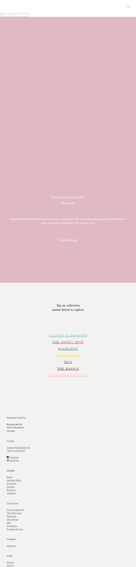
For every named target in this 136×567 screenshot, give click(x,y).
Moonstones (68, 355)
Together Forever (15, 529)
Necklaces (12, 483)
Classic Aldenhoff (15, 509)
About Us (11, 545)
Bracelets (11, 490)
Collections (12, 503)
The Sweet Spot (68, 342)
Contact (10, 441)
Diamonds (11, 516)
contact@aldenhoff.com (18, 447)
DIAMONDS (68, 349)
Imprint (10, 562)
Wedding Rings (14, 480)
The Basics (68, 368)
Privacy (10, 565)
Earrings (11, 486)
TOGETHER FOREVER (68, 375)
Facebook (14, 457)
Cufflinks (11, 493)
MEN (68, 362)
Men (9, 522)
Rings (74, 240)
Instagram (14, 460)
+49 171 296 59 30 (16, 450)
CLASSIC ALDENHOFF (68, 335)
